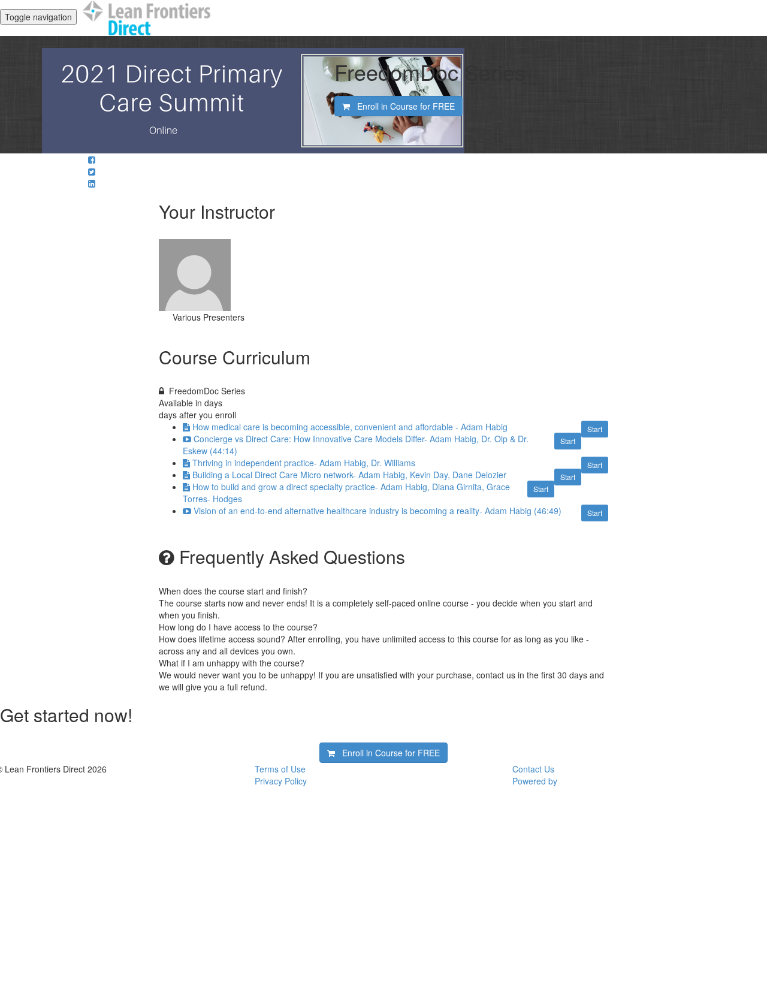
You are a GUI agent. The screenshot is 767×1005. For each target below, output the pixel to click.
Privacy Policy (281, 781)
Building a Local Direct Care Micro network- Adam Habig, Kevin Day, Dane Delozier (349, 475)
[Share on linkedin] (91, 183)
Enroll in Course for (402, 106)
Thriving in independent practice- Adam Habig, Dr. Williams (303, 463)
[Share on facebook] (91, 159)
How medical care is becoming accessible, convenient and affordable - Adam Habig (350, 427)
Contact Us (533, 769)
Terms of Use (280, 769)
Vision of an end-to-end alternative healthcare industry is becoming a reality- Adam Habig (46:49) (377, 511)
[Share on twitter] (91, 171)
